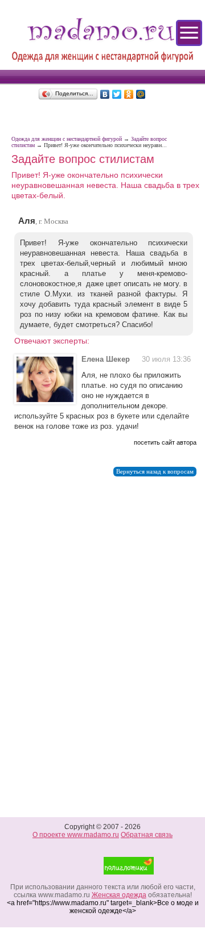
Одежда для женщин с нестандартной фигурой (66, 139)
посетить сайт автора (165, 442)
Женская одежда (119, 895)
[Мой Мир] (141, 94)
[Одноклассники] (129, 94)
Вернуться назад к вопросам (155, 471)
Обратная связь (147, 835)
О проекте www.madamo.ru (75, 835)
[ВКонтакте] (105, 94)
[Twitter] (117, 94)
